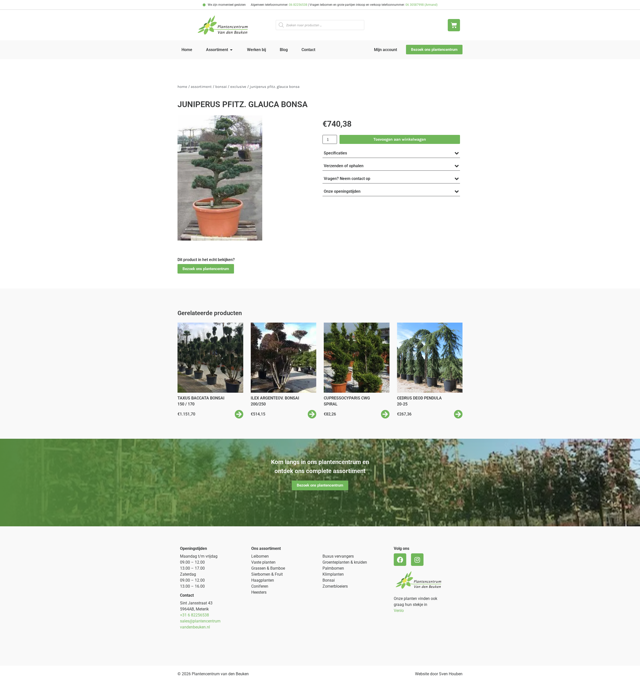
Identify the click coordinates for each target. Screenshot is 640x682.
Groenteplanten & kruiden (344, 562)
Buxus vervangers (338, 556)
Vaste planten (263, 562)
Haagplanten (262, 580)
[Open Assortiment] (231, 50)
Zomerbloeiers (335, 586)
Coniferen (259, 586)
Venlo (399, 610)
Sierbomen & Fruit (267, 574)
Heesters (258, 592)
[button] (206, 269)
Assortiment (201, 87)
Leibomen (260, 556)
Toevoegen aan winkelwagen (400, 139)
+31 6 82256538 (194, 615)
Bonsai (328, 580)
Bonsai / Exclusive (230, 87)
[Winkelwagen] (454, 25)
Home (182, 87)
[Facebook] (400, 559)
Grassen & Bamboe (268, 568)
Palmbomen (333, 568)
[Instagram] (417, 559)
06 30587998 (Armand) (422, 5)
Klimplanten (333, 574)
